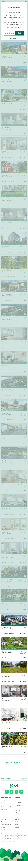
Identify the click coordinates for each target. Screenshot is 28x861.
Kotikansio (17, 808)
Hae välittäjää (18, 802)
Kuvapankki (3, 827)
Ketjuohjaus (3, 800)
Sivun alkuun (23, 778)
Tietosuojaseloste (5, 812)
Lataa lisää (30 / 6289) (13, 762)
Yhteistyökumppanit (19, 805)
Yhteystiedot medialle (6, 829)
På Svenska (4, 776)
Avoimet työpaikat (19, 829)
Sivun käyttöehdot (13, 838)
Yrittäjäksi (17, 821)
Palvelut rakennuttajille (6, 806)
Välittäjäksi (17, 824)
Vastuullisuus (4, 809)
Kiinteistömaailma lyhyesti (7, 824)
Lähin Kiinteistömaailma (20, 800)
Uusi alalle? (17, 827)
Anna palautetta (5, 778)
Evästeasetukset (18, 814)
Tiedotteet (3, 821)
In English (24, 776)
